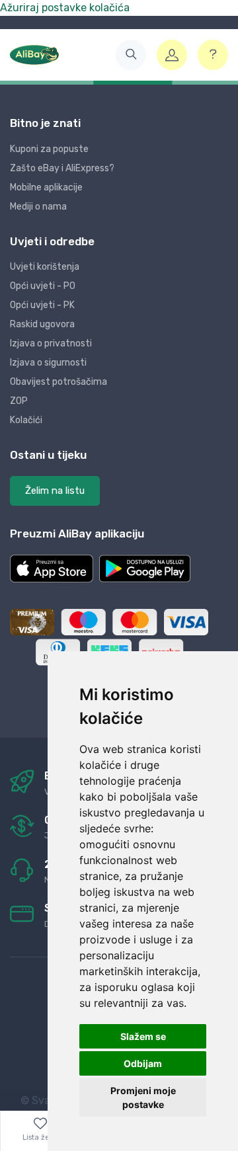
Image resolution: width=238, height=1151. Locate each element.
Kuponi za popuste (49, 149)
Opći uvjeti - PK (42, 305)
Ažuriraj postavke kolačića (65, 7)
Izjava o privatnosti (51, 343)
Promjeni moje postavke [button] (143, 1097)
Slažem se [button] (143, 1036)
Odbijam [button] (143, 1063)
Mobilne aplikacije (46, 187)
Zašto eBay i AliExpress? (62, 168)
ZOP (19, 401)
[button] (131, 55)
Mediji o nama (38, 206)
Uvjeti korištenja (44, 266)
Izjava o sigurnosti (48, 362)
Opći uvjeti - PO (42, 286)
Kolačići (26, 420)
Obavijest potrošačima (58, 381)
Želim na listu (55, 490)
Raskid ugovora (42, 324)
